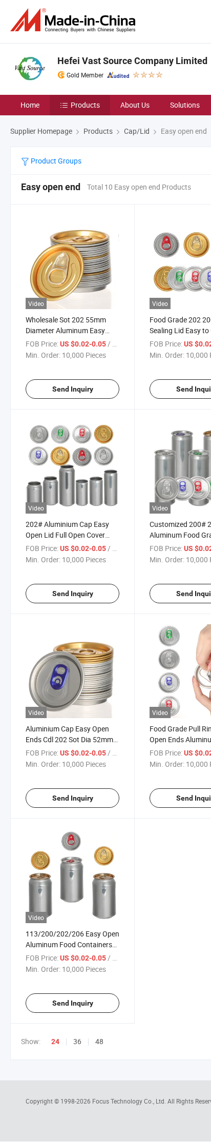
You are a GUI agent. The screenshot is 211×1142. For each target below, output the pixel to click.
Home (29, 105)
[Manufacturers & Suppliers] (74, 20)
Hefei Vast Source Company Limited (132, 60)
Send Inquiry (72, 389)
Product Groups (55, 161)
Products (85, 105)
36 (77, 1041)
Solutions (185, 105)
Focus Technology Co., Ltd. (129, 1101)
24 (55, 1041)
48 (99, 1041)
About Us (135, 105)
